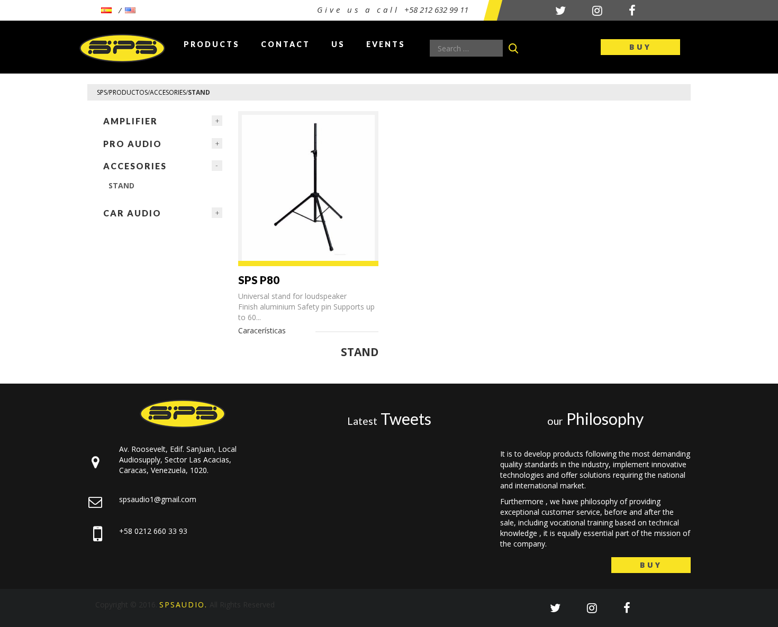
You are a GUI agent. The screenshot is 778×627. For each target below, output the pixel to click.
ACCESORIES (135, 166)
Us (338, 44)
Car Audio (132, 213)
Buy (640, 47)
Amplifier (130, 121)
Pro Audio (132, 144)
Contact (285, 44)
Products (212, 44)
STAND (121, 185)
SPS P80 (258, 280)
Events (385, 44)
